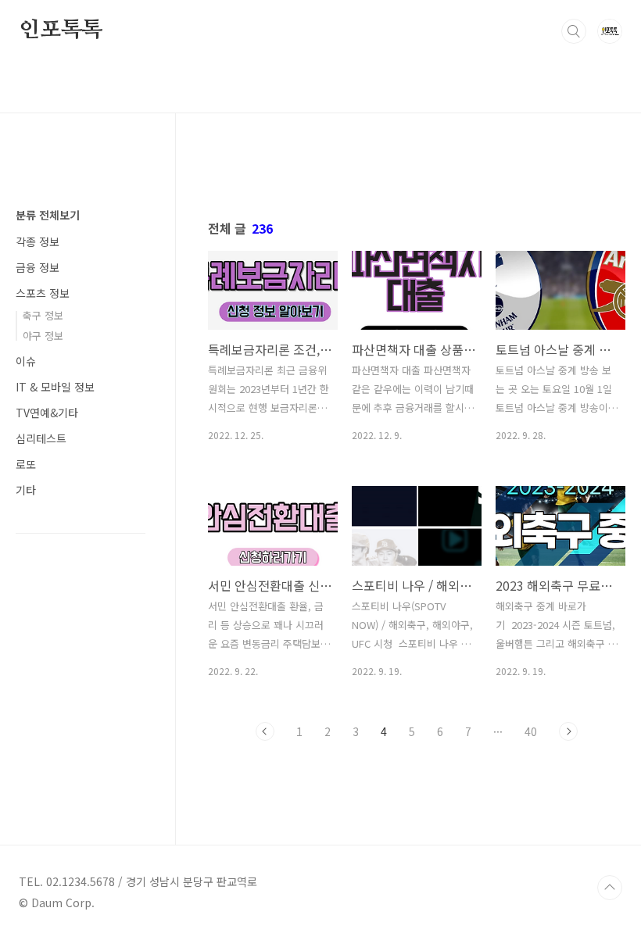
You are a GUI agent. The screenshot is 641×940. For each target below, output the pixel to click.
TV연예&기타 (47, 412)
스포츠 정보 (43, 293)
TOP (609, 887)
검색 (573, 31)
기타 (26, 490)
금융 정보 (37, 267)
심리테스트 (41, 438)
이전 (265, 731)
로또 (26, 464)
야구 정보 (43, 335)
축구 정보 (43, 315)
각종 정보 (37, 241)
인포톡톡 (60, 30)
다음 (568, 731)
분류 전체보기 (48, 215)
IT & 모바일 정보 (55, 387)
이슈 (26, 361)
